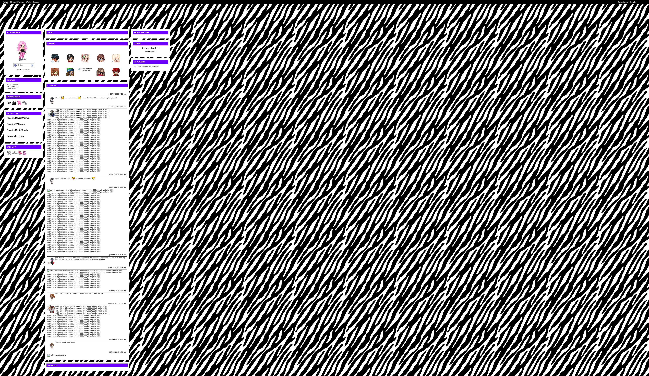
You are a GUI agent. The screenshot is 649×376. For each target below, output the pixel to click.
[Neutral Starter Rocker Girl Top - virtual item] (14, 105)
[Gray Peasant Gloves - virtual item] (9, 105)
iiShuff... (70, 65)
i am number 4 (19, 120)
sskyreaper (55, 52)
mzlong (51, 352)
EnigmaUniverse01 (56, 303)
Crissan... (116, 52)
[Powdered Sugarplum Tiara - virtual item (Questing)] (14, 155)
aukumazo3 (85, 65)
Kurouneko (52, 94)
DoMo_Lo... (100, 52)
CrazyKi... (55, 65)
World (28, 2)
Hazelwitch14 (53, 255)
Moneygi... (70, 52)
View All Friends (54, 48)
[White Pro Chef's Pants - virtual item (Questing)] (9, 155)
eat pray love (31, 120)
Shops (13, 2)
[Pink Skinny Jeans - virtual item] (19, 105)
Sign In (633, 2)
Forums (20, 2)
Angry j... (115, 65)
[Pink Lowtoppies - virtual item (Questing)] (19, 155)
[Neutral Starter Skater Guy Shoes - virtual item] (24, 105)
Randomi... (85, 52)
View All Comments (55, 90)
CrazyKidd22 (53, 290)
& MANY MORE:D (28, 128)
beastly (10, 120)
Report (106, 94)
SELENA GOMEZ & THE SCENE (19, 132)
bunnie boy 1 (53, 187)
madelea (51, 107)
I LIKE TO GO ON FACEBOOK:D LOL (21, 138)
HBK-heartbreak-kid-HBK (58, 267)
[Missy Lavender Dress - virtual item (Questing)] (24, 155)
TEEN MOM (11, 126)
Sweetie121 (53, 339)
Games (36, 2)
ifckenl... (100, 65)
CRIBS (18, 128)
